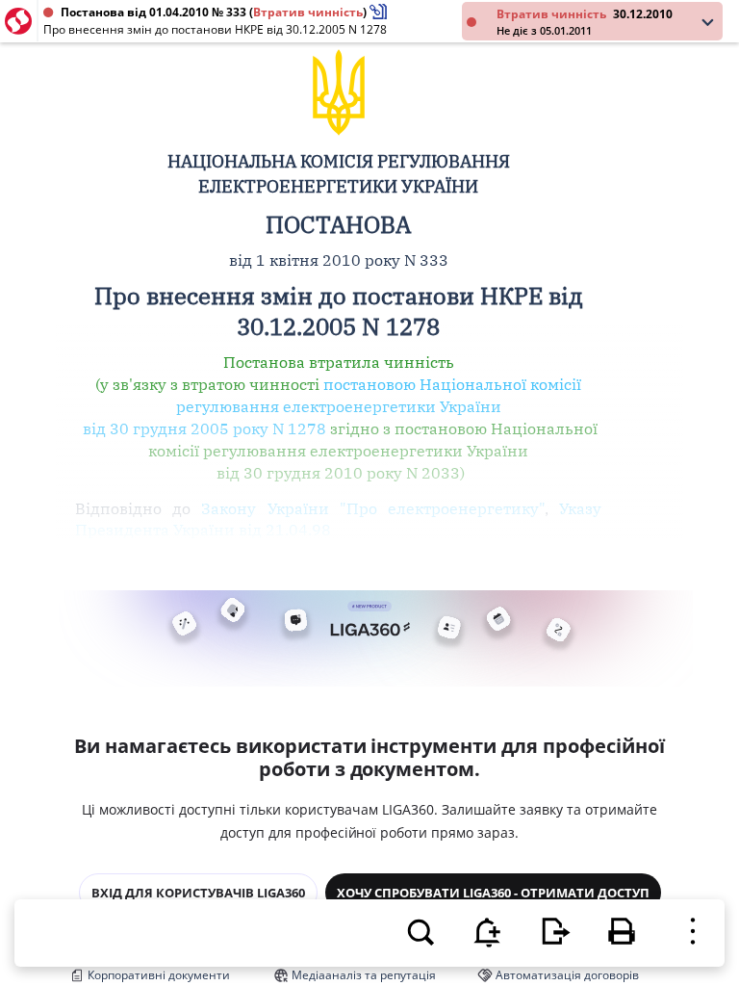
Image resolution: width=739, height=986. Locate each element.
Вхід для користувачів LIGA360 (198, 892)
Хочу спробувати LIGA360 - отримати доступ (493, 892)
